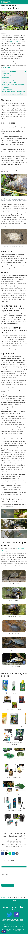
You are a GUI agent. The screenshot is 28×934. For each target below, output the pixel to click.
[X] (6, 853)
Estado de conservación (9, 89)
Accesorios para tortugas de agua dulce (13, 94)
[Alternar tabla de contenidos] (24, 72)
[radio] (8, 841)
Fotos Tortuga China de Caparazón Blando (14, 91)
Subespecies (6, 77)
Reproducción (6, 87)
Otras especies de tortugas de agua (12, 93)
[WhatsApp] (9, 853)
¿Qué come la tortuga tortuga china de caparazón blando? (13, 85)
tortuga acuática (15, 41)
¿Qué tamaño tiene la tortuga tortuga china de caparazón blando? (13, 81)
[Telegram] (13, 853)
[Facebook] (2, 853)
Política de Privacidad (18, 919)
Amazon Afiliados (10, 920)
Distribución (5, 73)
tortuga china (6, 67)
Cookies (3, 920)
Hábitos (5, 79)
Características (7, 75)
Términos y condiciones (7, 919)
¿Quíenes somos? (19, 920)
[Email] (16, 853)
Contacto (13, 922)
